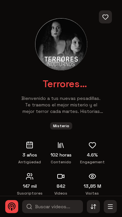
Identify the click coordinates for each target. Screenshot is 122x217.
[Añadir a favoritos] (105, 16)
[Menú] (110, 206)
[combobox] (93, 206)
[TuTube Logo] (11, 206)
